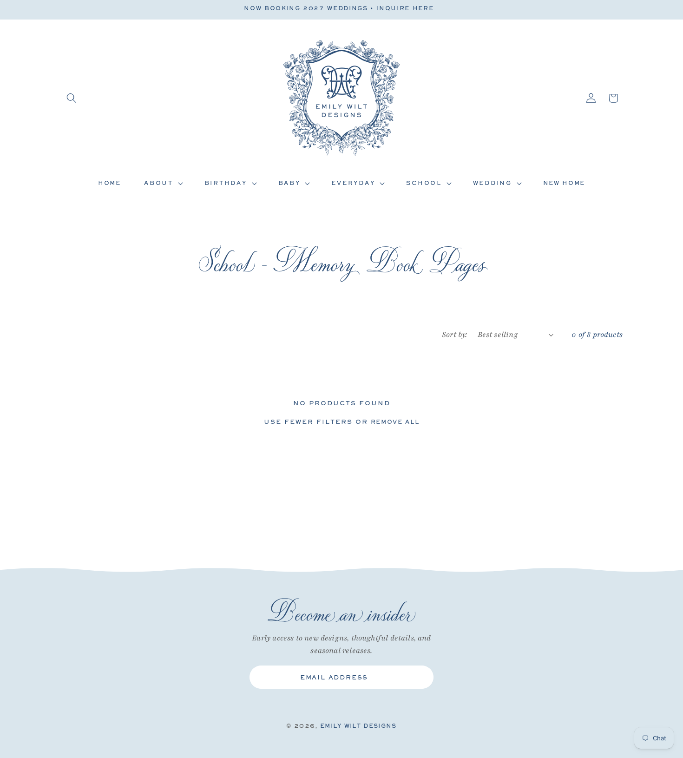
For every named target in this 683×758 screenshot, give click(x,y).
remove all (395, 422)
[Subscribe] (419, 677)
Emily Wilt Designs (358, 726)
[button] (71, 98)
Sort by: (454, 335)
